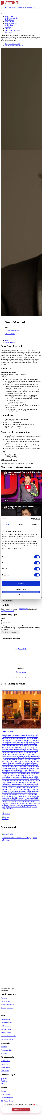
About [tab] (34, 524)
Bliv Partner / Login (7, 1101)
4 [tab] (20, 677)
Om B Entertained (6, 1001)
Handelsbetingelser (7, 1097)
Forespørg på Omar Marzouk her (21, 1109)
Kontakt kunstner (25, 672)
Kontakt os (8, 28)
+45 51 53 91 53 (10, 334)
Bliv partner (8, 32)
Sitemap (3, 1091)
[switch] (37, 562)
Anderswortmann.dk (7, 1039)
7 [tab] (28, 677)
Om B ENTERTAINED (12, 30)
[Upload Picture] (2, 317)
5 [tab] (22, 677)
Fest (2, 1083)
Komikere (4, 1047)
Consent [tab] (7, 524)
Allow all (21, 583)
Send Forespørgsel (7, 600)
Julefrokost (4, 1078)
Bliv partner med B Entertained (14, 8)
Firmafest (4, 1082)
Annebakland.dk (6, 1029)
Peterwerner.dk (5, 1019)
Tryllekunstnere (5, 1061)
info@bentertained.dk (7, 611)
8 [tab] (31, 677)
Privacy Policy (5, 1094)
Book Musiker (9, 20)
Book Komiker (9, 16)
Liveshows (8, 27)
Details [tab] (21, 524)
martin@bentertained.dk (12, 330)
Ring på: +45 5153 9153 (12, 44)
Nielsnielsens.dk (6, 1032)
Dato (2, 624)
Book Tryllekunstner (11, 23)
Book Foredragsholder (12, 18)
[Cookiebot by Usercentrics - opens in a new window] (31, 519)
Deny (21, 595)
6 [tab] (25, 677)
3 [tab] (17, 677)
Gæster (3, 618)
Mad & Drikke (5, 1067)
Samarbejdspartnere (7, 1008)
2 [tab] (14, 677)
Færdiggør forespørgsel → (10, 632)
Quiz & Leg (4, 1064)
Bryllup (3, 1080)
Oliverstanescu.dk (6, 1022)
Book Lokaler (9, 25)
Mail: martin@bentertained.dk (14, 45)
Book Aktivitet (9, 21)
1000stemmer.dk (6, 1026)
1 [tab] (11, 677)
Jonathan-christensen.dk (8, 1036)
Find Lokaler (5, 1071)
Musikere (4, 1053)
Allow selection (21, 589)
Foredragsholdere (6, 1050)
